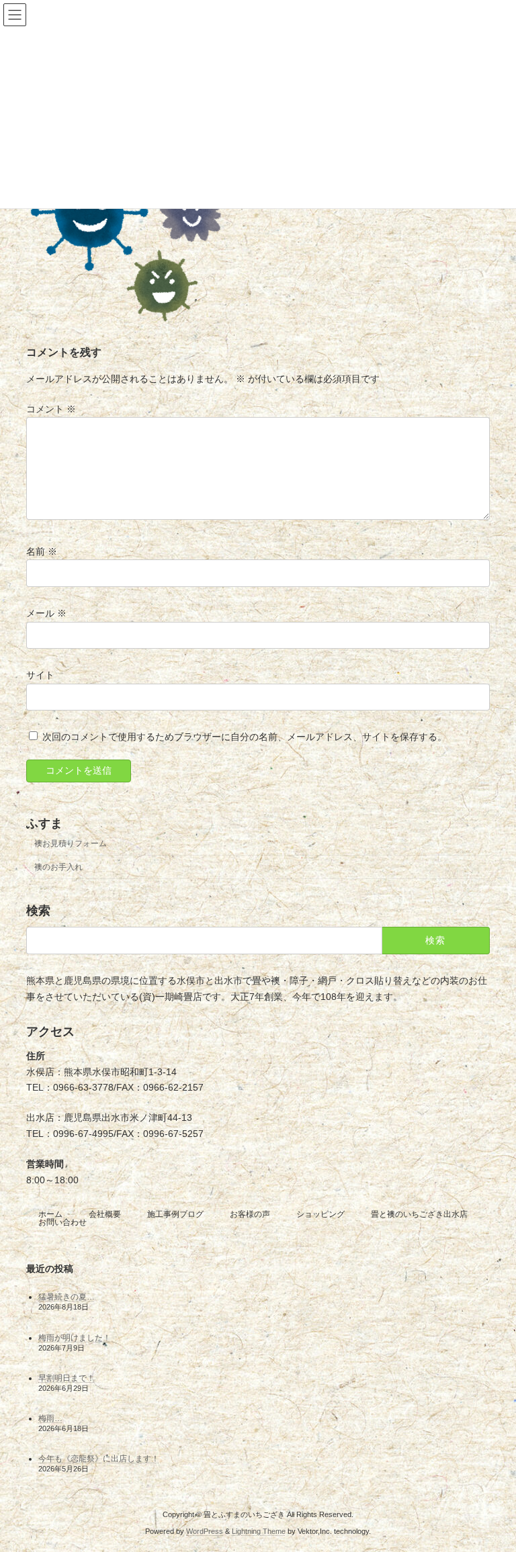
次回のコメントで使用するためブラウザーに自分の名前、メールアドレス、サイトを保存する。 (244, 736)
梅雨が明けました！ (74, 1337)
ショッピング (320, 1214)
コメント (51, 408)
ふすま (44, 823)
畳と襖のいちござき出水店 (419, 1214)
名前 (41, 550)
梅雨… (50, 1418)
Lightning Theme (259, 1531)
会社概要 (105, 1214)
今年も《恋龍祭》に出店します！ (98, 1459)
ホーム (50, 1214)
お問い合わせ (62, 1222)
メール (46, 612)
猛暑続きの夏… (66, 1297)
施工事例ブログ (175, 1214)
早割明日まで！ (66, 1378)
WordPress (204, 1531)
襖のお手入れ (58, 866)
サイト (40, 675)
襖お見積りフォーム (70, 843)
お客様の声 (250, 1214)
